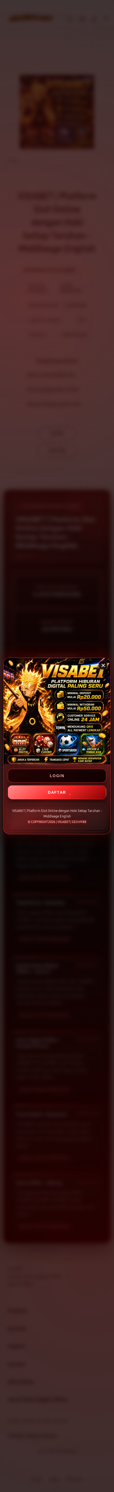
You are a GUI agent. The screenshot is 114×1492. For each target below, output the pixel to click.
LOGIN (57, 776)
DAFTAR (57, 792)
